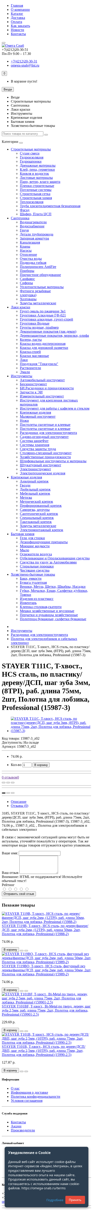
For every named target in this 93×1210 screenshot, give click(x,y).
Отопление (28, 254)
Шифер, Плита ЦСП (35, 214)
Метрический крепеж (36, 501)
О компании (20, 9)
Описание (18, 802)
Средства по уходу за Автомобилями (48, 562)
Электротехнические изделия (42, 473)
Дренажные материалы (38, 165)
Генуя (24, 230)
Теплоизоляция (31, 202)
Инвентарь (28, 603)
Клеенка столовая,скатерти (41, 607)
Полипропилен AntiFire (38, 267)
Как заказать (20, 26)
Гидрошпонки (31, 161)
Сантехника (20, 218)
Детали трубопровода (36, 234)
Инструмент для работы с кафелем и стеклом (54, 408)
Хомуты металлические (38, 303)
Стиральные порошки (37, 566)
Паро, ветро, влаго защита (40, 182)
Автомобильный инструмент (42, 380)
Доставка (18, 18)
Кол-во (16, 765)
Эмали (25, 372)
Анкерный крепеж (34, 481)
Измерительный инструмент (42, 396)
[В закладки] (8, 782)
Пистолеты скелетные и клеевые (45, 425)
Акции (16, 1126)
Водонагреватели (33, 222)
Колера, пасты (31, 339)
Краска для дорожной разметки (44, 348)
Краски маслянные (34, 356)
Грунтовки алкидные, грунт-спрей (46, 319)
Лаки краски (20, 307)
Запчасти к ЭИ (31, 392)
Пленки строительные (37, 186)
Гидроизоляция (31, 157)
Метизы (26, 497)
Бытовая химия (22, 534)
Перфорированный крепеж (41, 505)
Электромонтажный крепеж (41, 530)
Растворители (30, 368)
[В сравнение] (12, 782)
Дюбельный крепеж (35, 489)
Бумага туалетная (33, 582)
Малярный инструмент (38, 416)
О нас (15, 1088)
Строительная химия (36, 198)
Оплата (16, 22)
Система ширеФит (34, 441)
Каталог (17, 14)
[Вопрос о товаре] (3, 782)
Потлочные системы (35, 190)
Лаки (24, 360)
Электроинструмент (35, 469)
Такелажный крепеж (36, 522)
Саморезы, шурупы (35, 510)
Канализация (30, 242)
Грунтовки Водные (34, 323)
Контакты (18, 34)
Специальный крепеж (37, 518)
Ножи (24, 420)
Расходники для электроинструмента (48, 433)
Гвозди (25, 485)
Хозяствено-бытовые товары (33, 574)
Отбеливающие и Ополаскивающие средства (55, 558)
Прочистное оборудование (40, 275)
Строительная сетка (35, 194)
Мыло (24, 550)
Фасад (24, 210)
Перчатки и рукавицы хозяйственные (49, 615)
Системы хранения (34, 445)
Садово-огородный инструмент (44, 437)
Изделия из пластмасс (36, 599)
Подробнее (54, 1200)
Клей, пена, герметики (37, 169)
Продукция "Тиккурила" (39, 364)
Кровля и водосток (34, 173)
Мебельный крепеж (35, 493)
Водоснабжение (32, 226)
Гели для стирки (32, 538)
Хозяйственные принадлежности (45, 457)
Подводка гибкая (33, 263)
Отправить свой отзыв (19, 894)
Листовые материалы (36, 178)
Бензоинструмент (33, 384)
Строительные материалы (31, 149)
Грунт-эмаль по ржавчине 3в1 (43, 311)
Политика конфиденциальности (35, 1096)
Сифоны (26, 283)
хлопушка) (28, 295)
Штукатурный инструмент (40, 465)
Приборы (27, 271)
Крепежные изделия (35, 412)
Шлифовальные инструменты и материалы (53, 461)
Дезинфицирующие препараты (44, 542)
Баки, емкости (31, 578)
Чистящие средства (34, 570)
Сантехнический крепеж (39, 514)
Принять (75, 1200)
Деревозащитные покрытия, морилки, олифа (54, 335)
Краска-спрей (30, 352)
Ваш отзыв (10, 873)
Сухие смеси (30, 153)
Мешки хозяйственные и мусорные (47, 611)
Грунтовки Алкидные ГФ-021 (43, 315)
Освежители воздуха (36, 554)
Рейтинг (8, 885)
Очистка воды (31, 258)
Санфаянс (27, 279)
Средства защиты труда (38, 449)
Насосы (26, 250)
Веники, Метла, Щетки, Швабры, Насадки (53, 586)
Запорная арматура (34, 238)
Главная (17, 5)
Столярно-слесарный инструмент (46, 453)
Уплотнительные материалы (42, 287)
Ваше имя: (10, 853)
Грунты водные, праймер (39, 327)
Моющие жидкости (35, 546)
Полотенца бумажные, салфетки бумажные (53, 619)
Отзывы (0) (19, 806)
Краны (25, 246)
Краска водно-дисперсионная (42, 344)
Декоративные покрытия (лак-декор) (48, 331)
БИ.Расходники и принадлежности (47, 388)
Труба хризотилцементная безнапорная (50, 206)
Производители (23, 1130)
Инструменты (21, 376)
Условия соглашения (26, 1100)
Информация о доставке (29, 1092)
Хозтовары (28, 299)
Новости (17, 30)
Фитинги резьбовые (35, 291)
